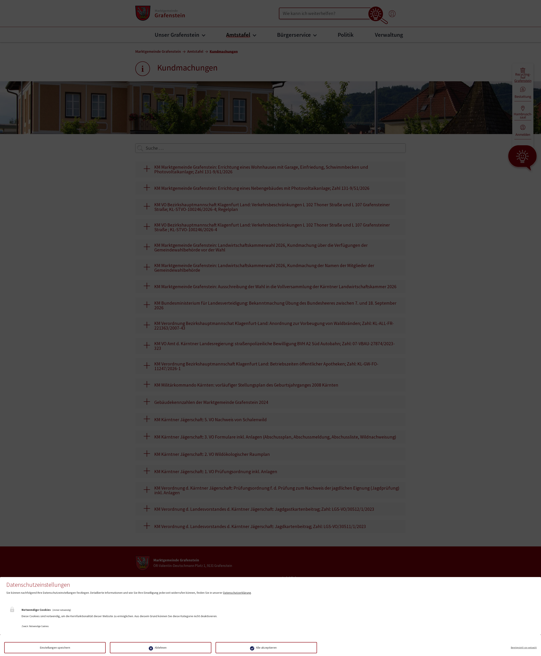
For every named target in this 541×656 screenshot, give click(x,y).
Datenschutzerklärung (237, 593)
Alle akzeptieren (266, 647)
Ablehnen (161, 647)
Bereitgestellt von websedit (524, 647)
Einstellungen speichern (55, 647)
